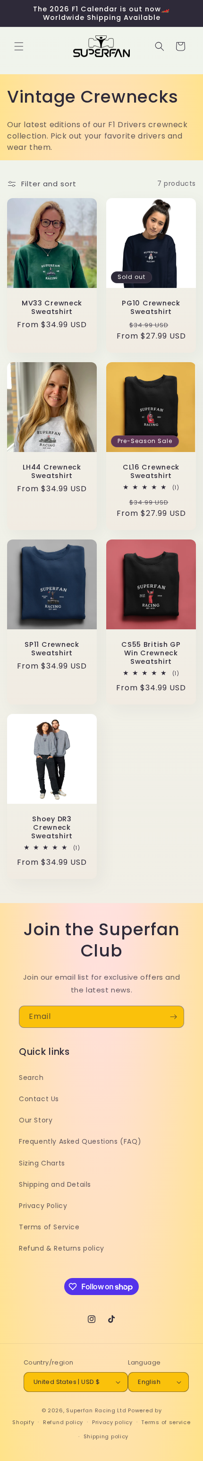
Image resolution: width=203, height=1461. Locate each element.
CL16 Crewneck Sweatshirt (151, 471)
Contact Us (39, 1099)
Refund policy (63, 1422)
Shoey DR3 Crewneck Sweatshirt (52, 827)
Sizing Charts (42, 1163)
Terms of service (165, 1422)
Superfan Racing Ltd (96, 1410)
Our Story (35, 1120)
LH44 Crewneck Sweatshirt (52, 471)
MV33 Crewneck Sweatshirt (52, 307)
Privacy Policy (43, 1205)
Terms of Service (49, 1227)
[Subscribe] (173, 1017)
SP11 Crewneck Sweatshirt (52, 648)
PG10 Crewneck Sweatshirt (151, 307)
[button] (18, 46)
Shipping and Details (55, 1184)
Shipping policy (106, 1436)
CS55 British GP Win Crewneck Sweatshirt (151, 653)
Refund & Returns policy (61, 1248)
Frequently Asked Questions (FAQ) (80, 1141)
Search (31, 1077)
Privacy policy (112, 1422)
